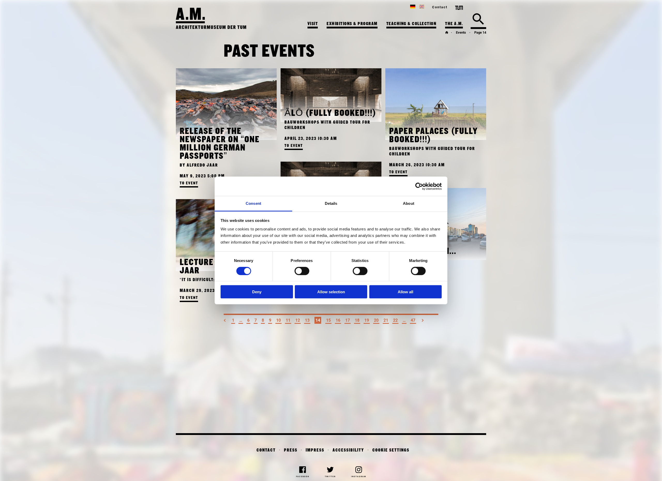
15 (328, 320)
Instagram (358, 477)
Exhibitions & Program (352, 24)
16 (338, 320)
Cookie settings (390, 450)
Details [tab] (331, 203)
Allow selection (331, 291)
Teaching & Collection (411, 24)
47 (413, 320)
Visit (312, 24)
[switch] (302, 271)
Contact (439, 7)
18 (357, 320)
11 (288, 320)
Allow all (405, 291)
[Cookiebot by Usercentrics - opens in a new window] (419, 186)
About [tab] (408, 203)
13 (307, 320)
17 (347, 320)
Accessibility (348, 450)
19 (366, 320)
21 (385, 320)
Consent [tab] (253, 203)
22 (395, 320)
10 (278, 320)
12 (297, 320)
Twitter (330, 477)
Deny (256, 291)
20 (376, 320)
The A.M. (454, 24)
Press (290, 450)
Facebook (302, 477)
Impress (315, 450)
